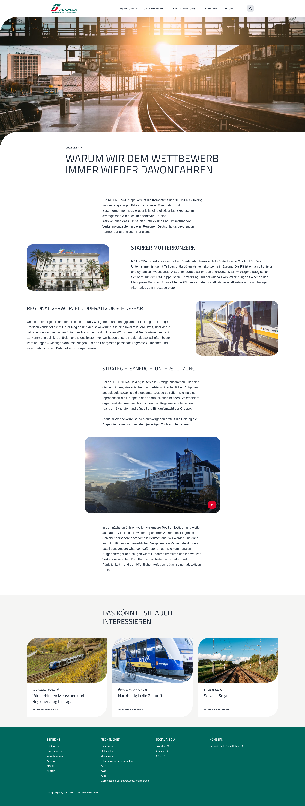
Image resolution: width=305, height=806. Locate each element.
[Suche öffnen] (250, 8)
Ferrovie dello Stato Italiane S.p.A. (222, 261)
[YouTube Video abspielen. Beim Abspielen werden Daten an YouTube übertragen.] (212, 505)
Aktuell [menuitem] (229, 8)
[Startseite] (64, 8)
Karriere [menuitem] (211, 8)
